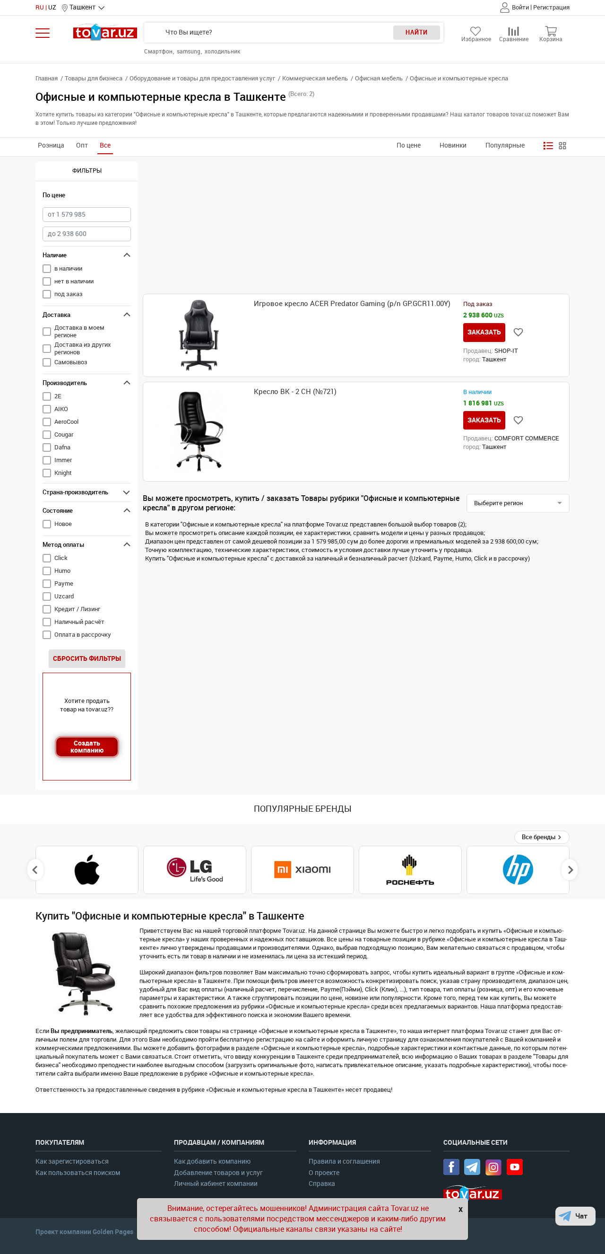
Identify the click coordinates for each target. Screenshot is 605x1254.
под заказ (68, 294)
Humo (62, 570)
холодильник (222, 51)
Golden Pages (113, 1232)
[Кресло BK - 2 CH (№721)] (199, 431)
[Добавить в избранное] (518, 332)
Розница (51, 145)
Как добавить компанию (212, 1162)
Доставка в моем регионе (79, 331)
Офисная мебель (379, 78)
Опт (82, 145)
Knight (63, 472)
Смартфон (159, 51)
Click (61, 557)
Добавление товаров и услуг (218, 1173)
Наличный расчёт (79, 621)
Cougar (63, 434)
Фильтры (87, 170)
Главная (46, 78)
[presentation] (35, 870)
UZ (52, 7)
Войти (520, 7)
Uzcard (64, 596)
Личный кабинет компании (216, 1184)
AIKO (61, 408)
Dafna (62, 447)
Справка (322, 1184)
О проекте (324, 1173)
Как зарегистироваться (72, 1162)
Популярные (505, 145)
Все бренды (539, 837)
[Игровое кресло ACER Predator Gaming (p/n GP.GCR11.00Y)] (199, 335)
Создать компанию (87, 746)
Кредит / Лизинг (77, 609)
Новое (63, 523)
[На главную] (105, 32)
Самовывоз (70, 362)
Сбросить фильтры (87, 658)
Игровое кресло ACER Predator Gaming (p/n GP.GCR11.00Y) (352, 303)
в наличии (68, 268)
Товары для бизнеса (93, 78)
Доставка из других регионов (82, 348)
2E (57, 396)
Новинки (453, 145)
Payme (63, 583)
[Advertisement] (356, 227)
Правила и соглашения (344, 1162)
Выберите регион (498, 503)
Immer (63, 460)
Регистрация (551, 7)
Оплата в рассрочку (82, 634)
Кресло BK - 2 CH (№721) (295, 391)
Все (105, 145)
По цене (409, 145)
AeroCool (66, 421)
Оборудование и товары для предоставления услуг (202, 78)
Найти (417, 32)
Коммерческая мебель (315, 78)
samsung (189, 51)
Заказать (484, 332)
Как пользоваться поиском (77, 1173)
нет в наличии (74, 281)
